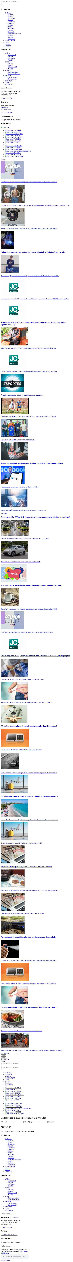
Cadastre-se (8, 45)
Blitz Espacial (12, 67)
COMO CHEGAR (6, 98)
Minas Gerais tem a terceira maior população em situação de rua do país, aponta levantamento (29, 773)
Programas (11, 58)
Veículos (10, 23)
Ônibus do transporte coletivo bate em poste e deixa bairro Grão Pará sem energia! (33, 252)
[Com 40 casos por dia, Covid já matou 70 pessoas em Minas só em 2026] (14, 676)
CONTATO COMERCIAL (9, 1235)
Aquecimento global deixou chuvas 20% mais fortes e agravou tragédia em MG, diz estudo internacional (32, 1050)
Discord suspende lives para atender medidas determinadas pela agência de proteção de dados (29, 371)
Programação (8, 80)
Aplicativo (8, 1076)
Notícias (10, 14)
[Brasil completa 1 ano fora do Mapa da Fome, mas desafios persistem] (12, 1027)
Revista (10, 65)
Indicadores (11, 39)
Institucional (12, 55)
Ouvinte (7, 70)
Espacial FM (8, 1074)
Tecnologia (11, 21)
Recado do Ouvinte (14, 74)
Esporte (10, 20)
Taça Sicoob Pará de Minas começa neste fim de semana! (18, 440)
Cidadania (11, 28)
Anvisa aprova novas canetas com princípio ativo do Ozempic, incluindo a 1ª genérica (26, 702)
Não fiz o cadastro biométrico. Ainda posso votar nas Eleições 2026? (21, 749)
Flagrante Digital (10, 40)
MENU (3, 159)
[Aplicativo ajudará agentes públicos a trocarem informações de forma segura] (14, 507)
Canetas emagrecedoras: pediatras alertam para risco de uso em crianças (29, 1007)
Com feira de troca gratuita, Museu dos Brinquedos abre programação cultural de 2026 (27, 632)
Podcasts (7, 44)
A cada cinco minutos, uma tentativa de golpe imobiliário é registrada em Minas (32, 463)
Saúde (10, 27)
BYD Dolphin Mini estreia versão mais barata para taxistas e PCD (20, 562)
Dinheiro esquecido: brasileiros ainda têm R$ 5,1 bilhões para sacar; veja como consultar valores (29, 890)
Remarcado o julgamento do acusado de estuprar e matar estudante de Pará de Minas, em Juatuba (30, 276)
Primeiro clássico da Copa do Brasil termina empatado (22, 395)
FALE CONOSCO (6, 112)
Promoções (8, 75)
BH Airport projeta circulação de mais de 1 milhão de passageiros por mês (29, 796)
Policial (10, 16)
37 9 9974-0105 (5, 1260)
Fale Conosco (9, 84)
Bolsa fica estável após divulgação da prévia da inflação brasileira (26, 867)
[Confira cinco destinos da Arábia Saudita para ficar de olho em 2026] (14, 840)
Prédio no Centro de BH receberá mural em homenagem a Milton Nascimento (31, 585)
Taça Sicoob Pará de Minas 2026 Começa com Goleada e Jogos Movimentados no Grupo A (28, 416)
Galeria (10, 68)
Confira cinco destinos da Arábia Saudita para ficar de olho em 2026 (21, 843)
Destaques (11, 18)
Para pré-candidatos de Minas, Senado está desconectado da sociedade (28, 937)
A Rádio (7, 53)
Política (10, 35)
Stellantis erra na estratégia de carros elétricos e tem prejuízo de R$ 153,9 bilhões (25, 538)
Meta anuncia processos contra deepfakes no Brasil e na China (19, 487)
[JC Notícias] (5, 127)
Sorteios (10, 37)
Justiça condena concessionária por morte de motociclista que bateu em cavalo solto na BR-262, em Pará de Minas (35, 299)
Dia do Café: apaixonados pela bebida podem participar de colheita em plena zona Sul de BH (29, 609)
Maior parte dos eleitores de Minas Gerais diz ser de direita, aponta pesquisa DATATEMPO (28, 983)
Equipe (10, 56)
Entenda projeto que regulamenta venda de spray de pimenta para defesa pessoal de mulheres (28, 960)
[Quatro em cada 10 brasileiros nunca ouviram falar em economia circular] (13, 910)
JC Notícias (8, 13)
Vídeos (7, 42)
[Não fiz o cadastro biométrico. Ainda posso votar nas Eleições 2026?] (15, 746)
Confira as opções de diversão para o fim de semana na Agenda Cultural (29, 182)
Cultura (10, 25)
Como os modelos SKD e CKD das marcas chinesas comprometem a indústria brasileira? (35, 517)
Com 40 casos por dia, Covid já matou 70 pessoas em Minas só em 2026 (22, 679)
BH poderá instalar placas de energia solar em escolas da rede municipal (29, 726)
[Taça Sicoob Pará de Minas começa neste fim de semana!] (14, 436)
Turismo (10, 30)
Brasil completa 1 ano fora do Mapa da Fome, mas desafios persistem (21, 1031)
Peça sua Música (13, 72)
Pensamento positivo (14, 33)
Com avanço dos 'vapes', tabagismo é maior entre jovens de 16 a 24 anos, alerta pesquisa (35, 656)
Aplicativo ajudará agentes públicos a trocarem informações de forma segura (23, 510)
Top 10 (10, 60)
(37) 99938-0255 (6, 108)
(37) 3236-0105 (14, 1217)
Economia (11, 32)
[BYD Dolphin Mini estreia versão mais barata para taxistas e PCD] (14, 558)
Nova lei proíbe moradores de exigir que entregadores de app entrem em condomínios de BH (28, 348)
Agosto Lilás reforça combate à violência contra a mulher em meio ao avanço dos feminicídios (29, 228)
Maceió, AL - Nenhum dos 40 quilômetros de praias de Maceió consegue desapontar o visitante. (29, 820)
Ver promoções (12, 77)
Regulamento (12, 79)
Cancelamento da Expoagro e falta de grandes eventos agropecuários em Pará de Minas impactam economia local (35, 205)
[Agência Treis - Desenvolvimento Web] (23, 1251)
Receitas (10, 63)
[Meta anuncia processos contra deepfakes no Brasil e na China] (13, 484)
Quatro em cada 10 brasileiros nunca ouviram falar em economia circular (22, 913)
